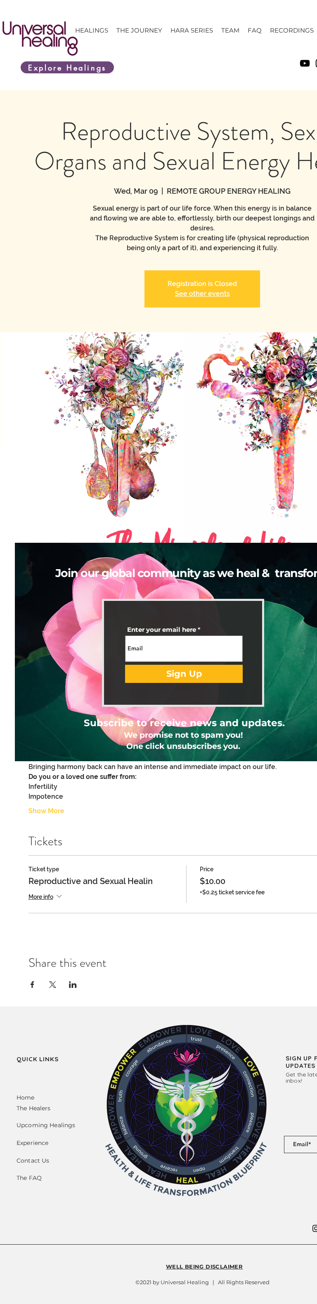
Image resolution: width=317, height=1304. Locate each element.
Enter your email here (161, 629)
